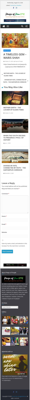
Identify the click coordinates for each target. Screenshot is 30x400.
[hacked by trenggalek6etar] (4, 26)
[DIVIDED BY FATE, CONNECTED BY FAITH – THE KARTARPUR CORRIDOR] (15, 150)
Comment (5, 194)
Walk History (7, 50)
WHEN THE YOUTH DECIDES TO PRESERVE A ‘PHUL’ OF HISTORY (14, 137)
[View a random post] (26, 26)
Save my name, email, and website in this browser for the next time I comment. (14, 245)
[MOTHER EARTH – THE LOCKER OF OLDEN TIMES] (15, 92)
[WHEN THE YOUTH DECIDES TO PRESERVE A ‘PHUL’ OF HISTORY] (15, 120)
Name (4, 216)
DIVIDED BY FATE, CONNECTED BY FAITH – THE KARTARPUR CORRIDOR (14, 81)
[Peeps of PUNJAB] (14, 276)
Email (4, 224)
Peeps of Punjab (19, 61)
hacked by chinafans (15, 5)
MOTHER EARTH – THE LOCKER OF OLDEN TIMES (14, 74)
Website (4, 232)
